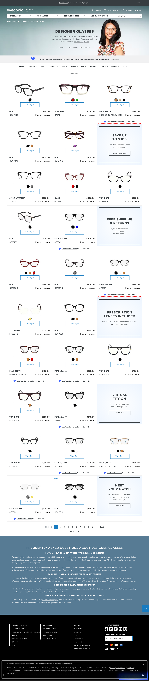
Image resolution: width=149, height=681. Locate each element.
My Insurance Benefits (50, 632)
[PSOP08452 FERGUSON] (119, 90)
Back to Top (145, 608)
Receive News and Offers (114, 634)
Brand (21, 66)
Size (42, 66)
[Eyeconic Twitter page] (111, 630)
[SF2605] (29, 487)
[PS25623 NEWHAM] (119, 441)
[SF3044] (74, 441)
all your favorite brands (117, 589)
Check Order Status (49, 638)
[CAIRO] (74, 90)
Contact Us (77, 632)
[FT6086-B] (119, 349)
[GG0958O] (74, 309)
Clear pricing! (63, 3)
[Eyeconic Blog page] (125, 631)
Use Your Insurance (114, 121)
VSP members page (50, 600)
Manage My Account (49, 628)
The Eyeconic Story (18, 628)
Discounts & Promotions (19, 638)
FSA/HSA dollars (114, 560)
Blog (13, 645)
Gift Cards (15, 642)
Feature (52, 66)
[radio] (29, 99)
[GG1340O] (74, 136)
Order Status (113, 10)
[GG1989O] (29, 263)
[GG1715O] (74, 176)
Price (103, 66)
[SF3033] (74, 349)
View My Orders (48, 635)
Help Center (77, 628)
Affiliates (14, 635)
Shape (73, 66)
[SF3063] (74, 217)
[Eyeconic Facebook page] (106, 630)
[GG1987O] (74, 263)
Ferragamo (85, 39)
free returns (67, 570)
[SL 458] (29, 176)
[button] (126, 10)
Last (102, 527)
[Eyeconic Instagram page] (116, 630)
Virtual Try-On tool (98, 581)
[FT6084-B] (29, 395)
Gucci (78, 39)
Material (93, 66)
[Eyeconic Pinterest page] (120, 630)
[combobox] (125, 16)
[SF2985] (74, 395)
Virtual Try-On (30, 105)
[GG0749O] (29, 90)
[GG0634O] (29, 136)
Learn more (115, 59)
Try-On (114, 66)
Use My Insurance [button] (119, 153)
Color (63, 66)
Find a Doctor (119, 506)
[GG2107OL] (74, 487)
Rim (82, 66)
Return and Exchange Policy (83, 648)
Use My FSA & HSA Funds (82, 645)
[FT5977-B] (29, 441)
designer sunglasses (81, 42)
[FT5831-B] (119, 176)
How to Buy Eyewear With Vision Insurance (26, 632)
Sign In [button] (98, 10)
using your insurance (82, 47)
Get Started (119, 413)
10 (92, 527)
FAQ (75, 635)
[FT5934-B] (29, 309)
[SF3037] (119, 263)
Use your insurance (63, 59)
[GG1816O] (29, 217)
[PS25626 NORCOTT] (29, 349)
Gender (32, 66)
